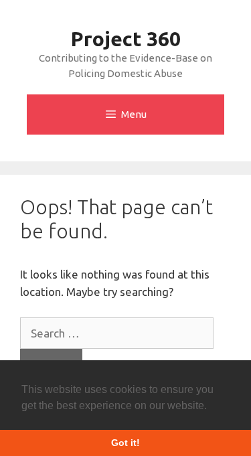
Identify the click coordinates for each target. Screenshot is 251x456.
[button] (212, 406)
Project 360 (126, 38)
